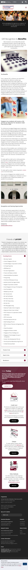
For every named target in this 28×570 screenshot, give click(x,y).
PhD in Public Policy (5, 508)
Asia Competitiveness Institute (7, 530)
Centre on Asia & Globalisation (7, 532)
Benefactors (6, 360)
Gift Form (19, 445)
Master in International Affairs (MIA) (8, 500)
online (5, 410)
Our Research (22, 521)
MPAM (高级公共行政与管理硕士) (7, 507)
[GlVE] (8, 7)
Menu (14, 2)
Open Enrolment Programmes (7, 521)
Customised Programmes (6, 523)
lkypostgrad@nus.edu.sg (6, 550)
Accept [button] (24, 564)
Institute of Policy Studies (6, 533)
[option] (14, 21)
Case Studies (22, 524)
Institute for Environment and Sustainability (9, 535)
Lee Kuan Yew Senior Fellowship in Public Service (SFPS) (11, 499)
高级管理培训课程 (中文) (5, 524)
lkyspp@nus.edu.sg (5, 549)
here (7, 162)
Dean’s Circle (6, 355)
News (21, 530)
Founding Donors (7, 256)
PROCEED (14, 421)
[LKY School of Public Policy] (6, 2)
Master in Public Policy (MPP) (6, 502)
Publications (22, 523)
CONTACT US (7, 386)
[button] (11, 514)
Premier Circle (6, 350)
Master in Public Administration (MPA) (8, 505)
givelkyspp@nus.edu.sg (11, 382)
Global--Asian (23, 533)
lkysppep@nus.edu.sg (5, 551)
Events (21, 532)
